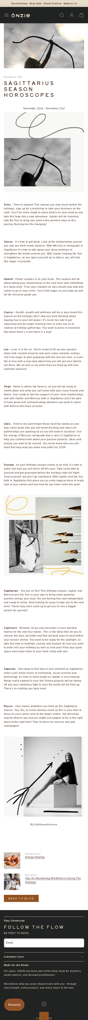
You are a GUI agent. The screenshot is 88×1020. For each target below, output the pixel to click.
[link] (72, 15)
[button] (6, 15)
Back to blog (21, 898)
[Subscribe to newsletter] (80, 942)
